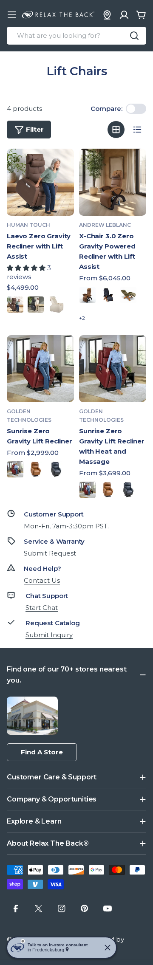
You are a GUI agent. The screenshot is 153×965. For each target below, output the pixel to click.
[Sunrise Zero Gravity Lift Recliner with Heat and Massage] (112, 368)
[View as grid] (116, 129)
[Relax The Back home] (58, 15)
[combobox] (76, 36)
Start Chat (42, 608)
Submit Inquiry (49, 635)
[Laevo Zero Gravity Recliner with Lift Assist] (40, 182)
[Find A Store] (107, 15)
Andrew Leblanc (105, 225)
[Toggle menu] (12, 15)
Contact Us (42, 580)
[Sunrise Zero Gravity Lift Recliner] (40, 368)
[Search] (134, 36)
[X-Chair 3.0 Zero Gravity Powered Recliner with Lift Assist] (112, 182)
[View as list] (137, 129)
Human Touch (28, 225)
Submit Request (50, 553)
